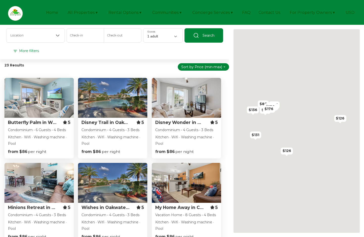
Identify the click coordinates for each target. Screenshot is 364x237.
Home (52, 12)
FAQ (246, 12)
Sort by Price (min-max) (201, 67)
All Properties (83, 12)
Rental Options (124, 12)
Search (208, 35)
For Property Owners (312, 12)
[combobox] (35, 35)
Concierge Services (212, 12)
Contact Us (269, 12)
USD (350, 12)
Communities (167, 12)
